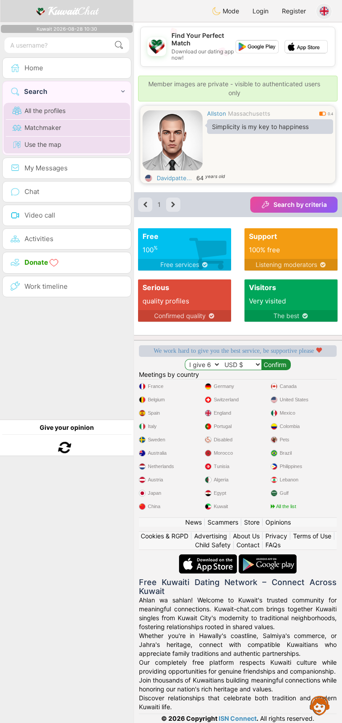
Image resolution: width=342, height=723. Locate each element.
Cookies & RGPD (164, 536)
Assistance (319, 705)
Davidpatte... (174, 178)
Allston (216, 113)
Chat (73, 11)
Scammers (223, 522)
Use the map (42, 144)
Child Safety (213, 545)
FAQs (273, 545)
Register (294, 11)
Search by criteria (300, 204)
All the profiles (44, 110)
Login (260, 11)
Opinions (278, 522)
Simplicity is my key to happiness (260, 126)
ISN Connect (237, 718)
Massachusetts (249, 113)
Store (252, 522)
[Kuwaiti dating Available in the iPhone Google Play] (268, 558)
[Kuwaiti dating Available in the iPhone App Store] (209, 558)
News (193, 522)
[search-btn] (119, 45)
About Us (246, 536)
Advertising (210, 536)
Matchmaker (42, 127)
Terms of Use (312, 536)
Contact (248, 545)
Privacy (276, 536)
